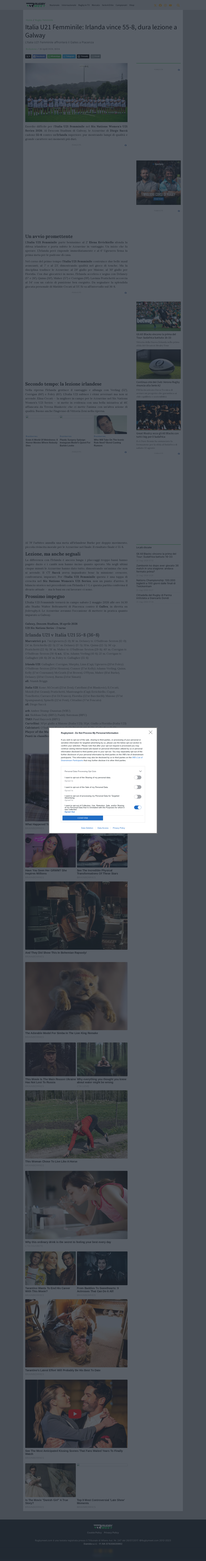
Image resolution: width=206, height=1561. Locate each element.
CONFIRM (83, 818)
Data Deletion (87, 828)
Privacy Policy (119, 828)
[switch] (137, 777)
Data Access (103, 828)
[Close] (151, 733)
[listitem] (103, 771)
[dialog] (103, 780)
